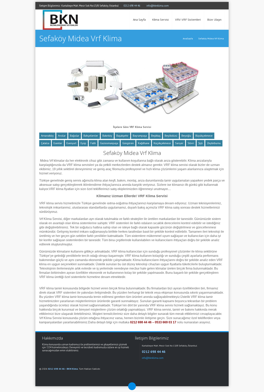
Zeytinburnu (214, 143)
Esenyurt (71, 143)
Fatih (93, 143)
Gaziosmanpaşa (109, 143)
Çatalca (45, 143)
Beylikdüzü (171, 135)
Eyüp (83, 143)
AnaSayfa (188, 38)
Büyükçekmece (204, 135)
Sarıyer (179, 143)
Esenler (58, 143)
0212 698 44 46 (131, 5)
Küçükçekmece (162, 143)
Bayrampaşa (140, 135)
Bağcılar (74, 135)
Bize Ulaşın (214, 19)
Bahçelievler (90, 135)
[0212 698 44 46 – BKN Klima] (60, 19)
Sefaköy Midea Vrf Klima (211, 38)
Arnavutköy (47, 135)
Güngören (128, 143)
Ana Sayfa (139, 19)
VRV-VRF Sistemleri (188, 19)
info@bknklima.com (157, 5)
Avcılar (62, 135)
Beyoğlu (186, 135)
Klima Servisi (160, 19)
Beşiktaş (155, 135)
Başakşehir (122, 135)
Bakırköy (107, 135)
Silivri (191, 143)
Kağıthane (143, 143)
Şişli (200, 143)
